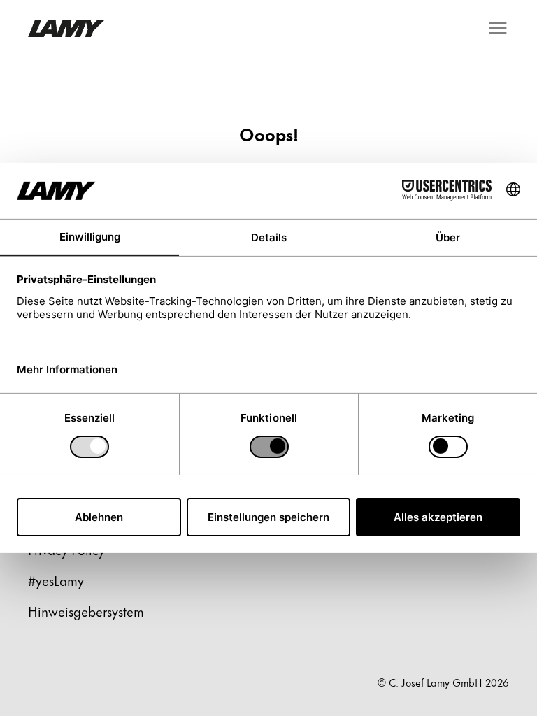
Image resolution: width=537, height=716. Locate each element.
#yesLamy (56, 580)
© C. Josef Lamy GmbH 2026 (443, 682)
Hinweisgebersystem (86, 611)
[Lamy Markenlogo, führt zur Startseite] (66, 28)
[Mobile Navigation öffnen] (498, 28)
